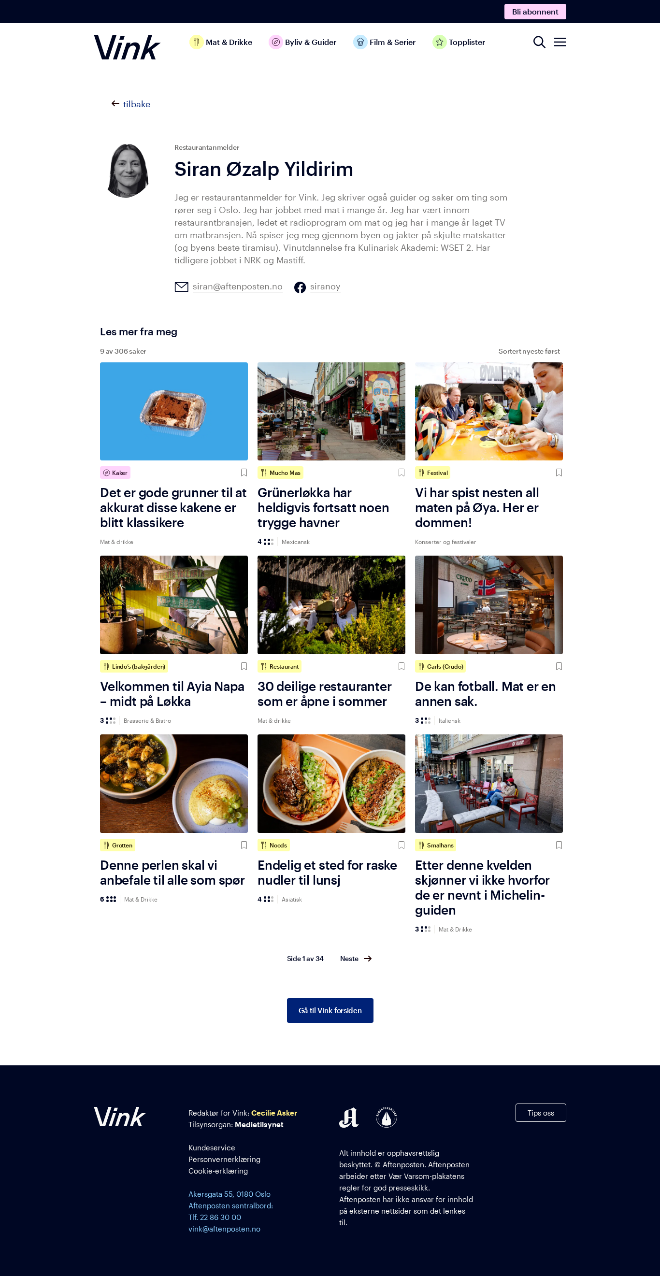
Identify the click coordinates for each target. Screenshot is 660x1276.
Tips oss (541, 1112)
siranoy (325, 286)
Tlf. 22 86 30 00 (214, 1217)
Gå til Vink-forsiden (330, 1010)
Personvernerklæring (224, 1159)
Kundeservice (211, 1147)
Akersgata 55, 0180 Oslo (229, 1194)
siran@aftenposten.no (238, 286)
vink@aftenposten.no (224, 1228)
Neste (349, 958)
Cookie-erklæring (218, 1170)
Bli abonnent (535, 11)
